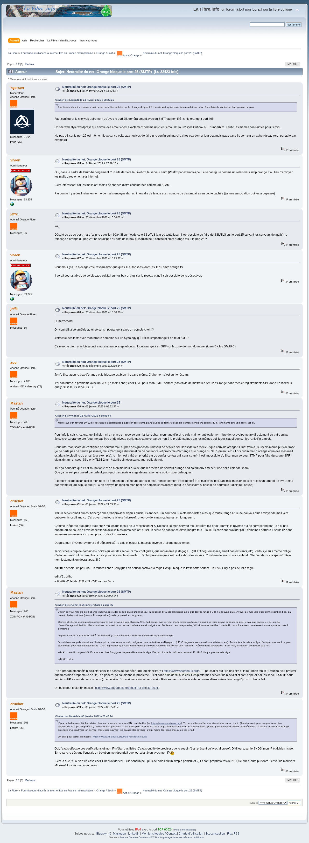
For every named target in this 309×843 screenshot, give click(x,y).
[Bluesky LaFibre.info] (12, 205)
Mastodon (119, 833)
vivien (15, 160)
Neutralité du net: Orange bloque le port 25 (91, 402)
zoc (13, 362)
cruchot (16, 501)
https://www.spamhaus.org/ (181, 671)
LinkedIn (134, 833)
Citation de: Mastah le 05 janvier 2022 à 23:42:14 (84, 716)
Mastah (16, 403)
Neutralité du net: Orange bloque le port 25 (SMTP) (96, 87)
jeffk (14, 214)
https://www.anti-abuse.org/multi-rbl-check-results (127, 688)
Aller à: (254, 803)
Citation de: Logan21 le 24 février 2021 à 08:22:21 (84, 100)
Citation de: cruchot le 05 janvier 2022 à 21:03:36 (84, 605)
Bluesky (101, 833)
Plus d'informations (184, 829)
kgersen (17, 88)
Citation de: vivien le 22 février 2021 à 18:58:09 (83, 415)
